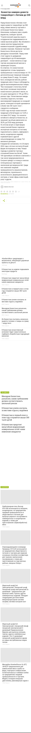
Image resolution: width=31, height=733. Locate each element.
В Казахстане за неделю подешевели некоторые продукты (15, 270)
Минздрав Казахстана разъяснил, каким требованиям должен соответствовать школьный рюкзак (15, 310)
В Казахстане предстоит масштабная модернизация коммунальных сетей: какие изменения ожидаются (15, 280)
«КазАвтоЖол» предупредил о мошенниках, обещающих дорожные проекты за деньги (15, 261)
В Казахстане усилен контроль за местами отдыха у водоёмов (14, 301)
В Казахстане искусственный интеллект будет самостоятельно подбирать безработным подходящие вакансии (15, 333)
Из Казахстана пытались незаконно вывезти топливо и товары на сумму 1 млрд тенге (15, 321)
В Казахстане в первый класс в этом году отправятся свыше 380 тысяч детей (15, 291)
